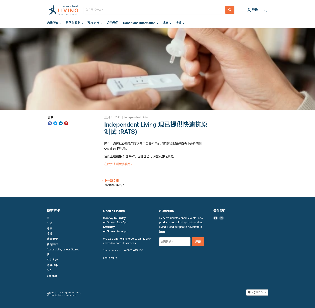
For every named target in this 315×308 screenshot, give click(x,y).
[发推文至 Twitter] (55, 123)
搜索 (49, 228)
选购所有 (53, 23)
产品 (49, 223)
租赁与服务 (73, 23)
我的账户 (52, 244)
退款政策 (52, 265)
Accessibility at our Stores (63, 249)
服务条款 (52, 260)
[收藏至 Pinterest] (66, 123)
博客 (166, 23)
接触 (179, 23)
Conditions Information (139, 23)
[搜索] (229, 10)
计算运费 (52, 239)
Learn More (110, 257)
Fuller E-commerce (67, 295)
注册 (198, 241)
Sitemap (52, 275)
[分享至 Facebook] (50, 123)
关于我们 (112, 23)
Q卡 (49, 270)
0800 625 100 (134, 250)
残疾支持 (93, 23)
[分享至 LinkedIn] (61, 123)
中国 (255, 292)
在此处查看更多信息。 (119, 164)
